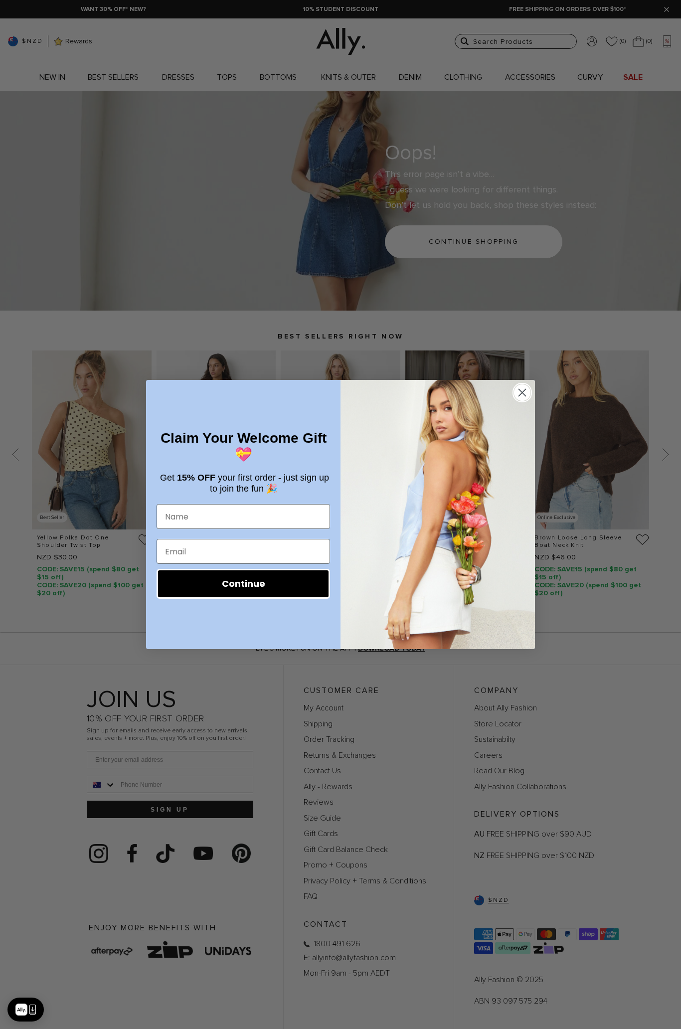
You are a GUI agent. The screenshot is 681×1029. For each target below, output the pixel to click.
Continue (243, 583)
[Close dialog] (522, 392)
